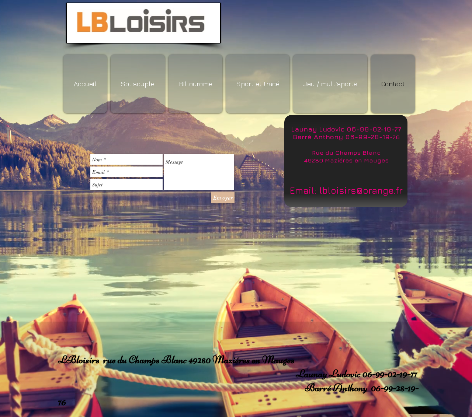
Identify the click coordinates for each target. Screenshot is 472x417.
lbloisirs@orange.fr (361, 190)
